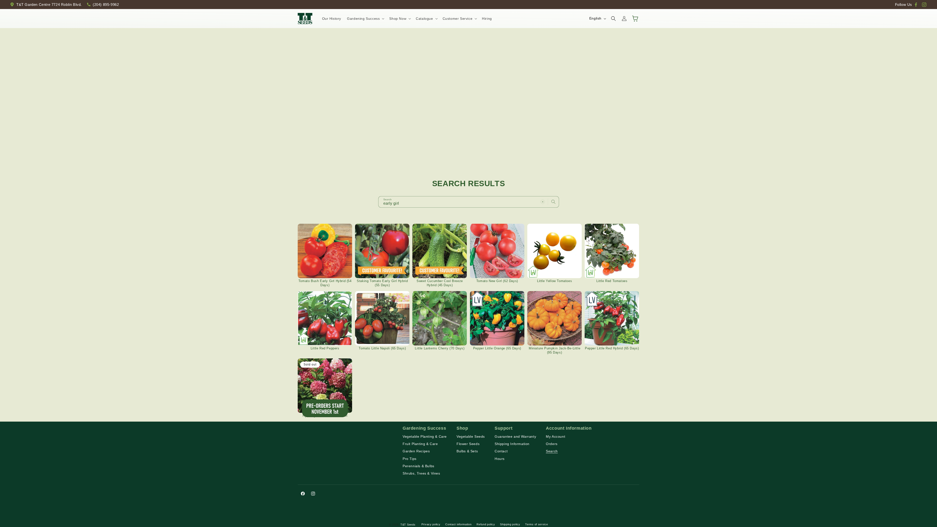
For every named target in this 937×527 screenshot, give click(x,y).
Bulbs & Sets (467, 451)
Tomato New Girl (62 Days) (497, 281)
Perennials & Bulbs (418, 466)
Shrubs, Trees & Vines (421, 473)
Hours (500, 459)
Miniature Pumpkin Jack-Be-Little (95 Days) (554, 350)
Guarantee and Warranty (515, 436)
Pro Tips (410, 459)
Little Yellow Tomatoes (554, 281)
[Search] (553, 201)
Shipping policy (510, 524)
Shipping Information (512, 444)
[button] (365, 18)
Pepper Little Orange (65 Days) (497, 348)
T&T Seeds (407, 524)
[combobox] (468, 201)
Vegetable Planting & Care (425, 436)
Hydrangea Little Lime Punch (325, 415)
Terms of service (536, 524)
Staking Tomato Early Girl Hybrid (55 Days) (382, 283)
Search (552, 451)
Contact (501, 451)
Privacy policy (430, 524)
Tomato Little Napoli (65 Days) (382, 348)
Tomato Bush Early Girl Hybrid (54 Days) (325, 283)
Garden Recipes (416, 451)
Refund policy (486, 524)
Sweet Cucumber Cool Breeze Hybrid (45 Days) (440, 283)
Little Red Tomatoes (611, 281)
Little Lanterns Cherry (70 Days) (439, 348)
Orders (552, 444)
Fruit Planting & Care (420, 444)
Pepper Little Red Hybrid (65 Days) (612, 348)
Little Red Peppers (325, 348)
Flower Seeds (468, 444)
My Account (555, 436)
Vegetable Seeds (471, 436)
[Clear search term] (542, 201)
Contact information (458, 524)
